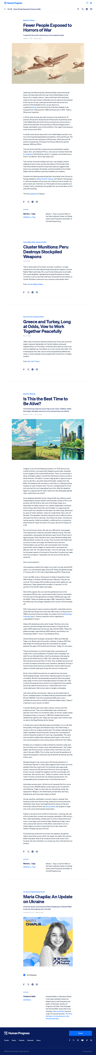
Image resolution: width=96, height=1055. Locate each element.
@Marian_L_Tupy (29, 217)
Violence (32, 20)
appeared (33, 194)
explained (28, 154)
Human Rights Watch (29, 242)
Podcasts (30, 1040)
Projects (21, 1040)
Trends (6, 1040)
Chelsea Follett (29, 996)
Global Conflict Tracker (45, 179)
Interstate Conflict (41, 242)
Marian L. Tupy (29, 214)
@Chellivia (27, 1000)
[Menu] (91, 3)
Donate (80, 1033)
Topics (14, 1040)
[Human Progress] (36, 1033)
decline (33, 107)
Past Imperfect (58, 1011)
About (38, 1040)
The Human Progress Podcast (31, 892)
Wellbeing (32, 394)
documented (50, 806)
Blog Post (26, 20)
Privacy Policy (87, 1051)
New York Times (27, 317)
